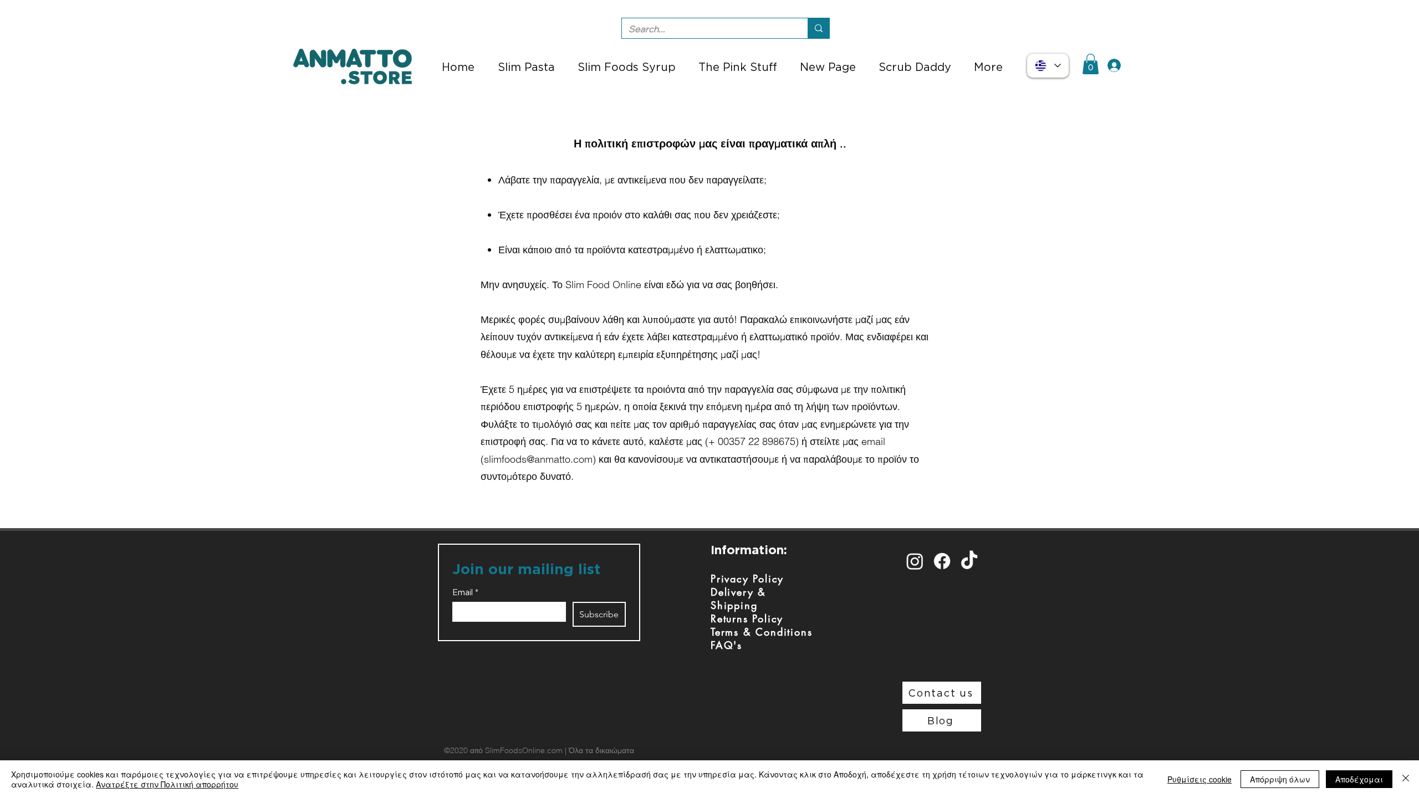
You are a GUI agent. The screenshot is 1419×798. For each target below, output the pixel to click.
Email (465, 592)
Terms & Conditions (761, 631)
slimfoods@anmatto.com (538, 459)
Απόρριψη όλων (1280, 779)
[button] (1090, 64)
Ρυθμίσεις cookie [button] (1199, 779)
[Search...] (818, 28)
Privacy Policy (747, 578)
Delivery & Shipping (738, 598)
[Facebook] (942, 561)
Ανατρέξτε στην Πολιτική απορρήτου (167, 784)
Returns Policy (747, 618)
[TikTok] (969, 561)
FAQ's (726, 645)
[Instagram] (915, 561)
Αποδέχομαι (1359, 779)
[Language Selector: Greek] (1048, 66)
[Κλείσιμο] (1405, 779)
